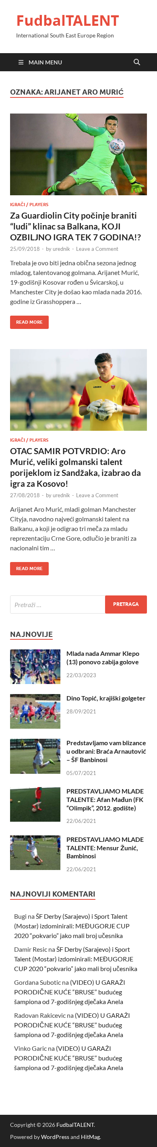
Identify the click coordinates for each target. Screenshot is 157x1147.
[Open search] (137, 62)
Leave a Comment (97, 249)
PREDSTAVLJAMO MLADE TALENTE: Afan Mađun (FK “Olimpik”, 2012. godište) (105, 799)
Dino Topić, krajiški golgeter (106, 698)
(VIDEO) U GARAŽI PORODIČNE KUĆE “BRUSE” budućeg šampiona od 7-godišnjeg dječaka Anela (69, 991)
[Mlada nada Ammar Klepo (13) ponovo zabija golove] (35, 654)
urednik (61, 249)
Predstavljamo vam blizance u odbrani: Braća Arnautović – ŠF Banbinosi (106, 751)
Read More (26, 320)
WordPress (55, 1136)
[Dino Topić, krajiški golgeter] (35, 699)
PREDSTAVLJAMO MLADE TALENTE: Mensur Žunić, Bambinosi (105, 847)
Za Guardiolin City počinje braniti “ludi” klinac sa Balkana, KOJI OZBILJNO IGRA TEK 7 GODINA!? (75, 226)
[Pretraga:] (78, 604)
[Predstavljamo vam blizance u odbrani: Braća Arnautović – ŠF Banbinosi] (35, 743)
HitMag (90, 1136)
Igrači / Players (29, 204)
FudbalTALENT (67, 20)
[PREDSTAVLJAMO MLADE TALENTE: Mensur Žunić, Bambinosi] (35, 840)
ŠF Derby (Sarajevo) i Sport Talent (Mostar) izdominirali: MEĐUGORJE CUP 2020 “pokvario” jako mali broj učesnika (72, 925)
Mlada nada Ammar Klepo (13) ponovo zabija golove (102, 657)
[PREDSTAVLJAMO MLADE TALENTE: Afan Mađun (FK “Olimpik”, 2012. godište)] (35, 792)
